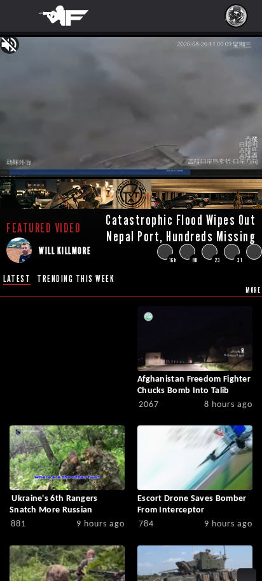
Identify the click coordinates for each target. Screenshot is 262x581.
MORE (253, 290)
